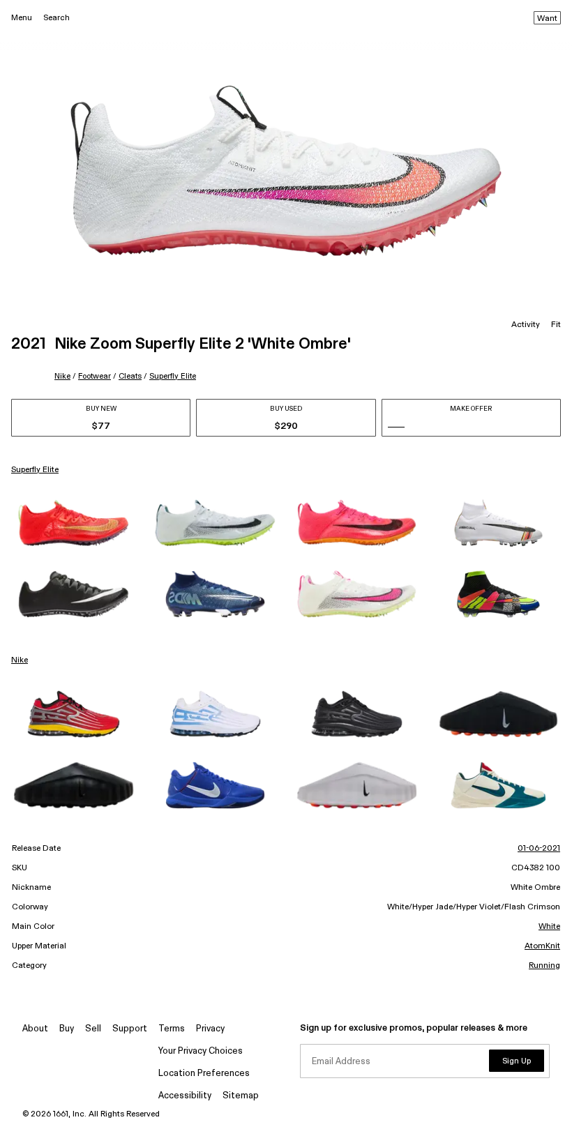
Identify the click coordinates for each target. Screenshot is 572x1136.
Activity (525, 325)
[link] (73, 523)
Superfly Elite (172, 376)
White (549, 927)
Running (544, 966)
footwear (94, 376)
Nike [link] (19, 660)
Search (56, 18)
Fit (556, 325)
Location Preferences (204, 1073)
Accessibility (184, 1095)
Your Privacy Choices (200, 1051)
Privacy (210, 1028)
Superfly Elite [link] (35, 470)
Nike (62, 376)
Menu (21, 18)
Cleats (130, 376)
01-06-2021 (539, 849)
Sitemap (241, 1095)
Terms (171, 1028)
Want (547, 19)
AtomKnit (542, 946)
